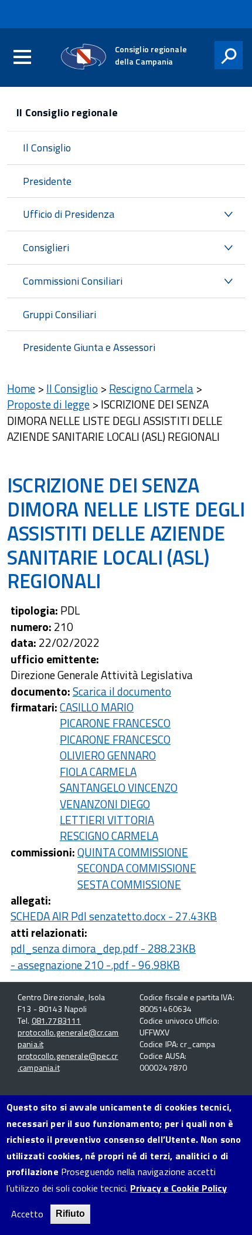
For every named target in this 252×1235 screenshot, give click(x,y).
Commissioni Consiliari (72, 281)
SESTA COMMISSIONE (129, 884)
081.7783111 (56, 1020)
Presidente (47, 181)
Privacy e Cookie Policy (178, 1188)
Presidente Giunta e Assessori (89, 347)
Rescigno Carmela (151, 388)
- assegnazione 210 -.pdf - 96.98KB (95, 964)
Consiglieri (46, 247)
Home (21, 388)
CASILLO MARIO (97, 707)
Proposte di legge (48, 404)
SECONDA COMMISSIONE (136, 867)
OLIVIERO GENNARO (108, 755)
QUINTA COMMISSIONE (132, 852)
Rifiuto (70, 1214)
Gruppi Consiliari (59, 314)
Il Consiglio (47, 148)
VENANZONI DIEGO (105, 803)
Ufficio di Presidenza (68, 214)
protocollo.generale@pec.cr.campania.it (68, 1062)
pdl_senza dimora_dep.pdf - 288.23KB (103, 948)
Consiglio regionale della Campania (151, 55)
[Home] (83, 56)
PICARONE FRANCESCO (115, 722)
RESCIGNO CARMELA (109, 835)
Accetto (27, 1214)
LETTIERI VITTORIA (107, 819)
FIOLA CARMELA (98, 771)
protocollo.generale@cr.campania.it (68, 1038)
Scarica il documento (122, 691)
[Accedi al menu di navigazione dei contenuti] (22, 57)
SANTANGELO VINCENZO (119, 787)
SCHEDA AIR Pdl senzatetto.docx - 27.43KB (114, 915)
